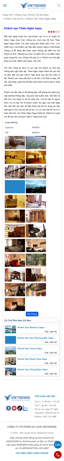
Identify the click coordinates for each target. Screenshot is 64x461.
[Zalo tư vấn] (58, 445)
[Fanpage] (8, 408)
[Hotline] (58, 455)
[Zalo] (25, 408)
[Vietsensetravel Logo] (16, 397)
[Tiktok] (19, 408)
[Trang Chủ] (33, 5)
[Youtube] (14, 408)
